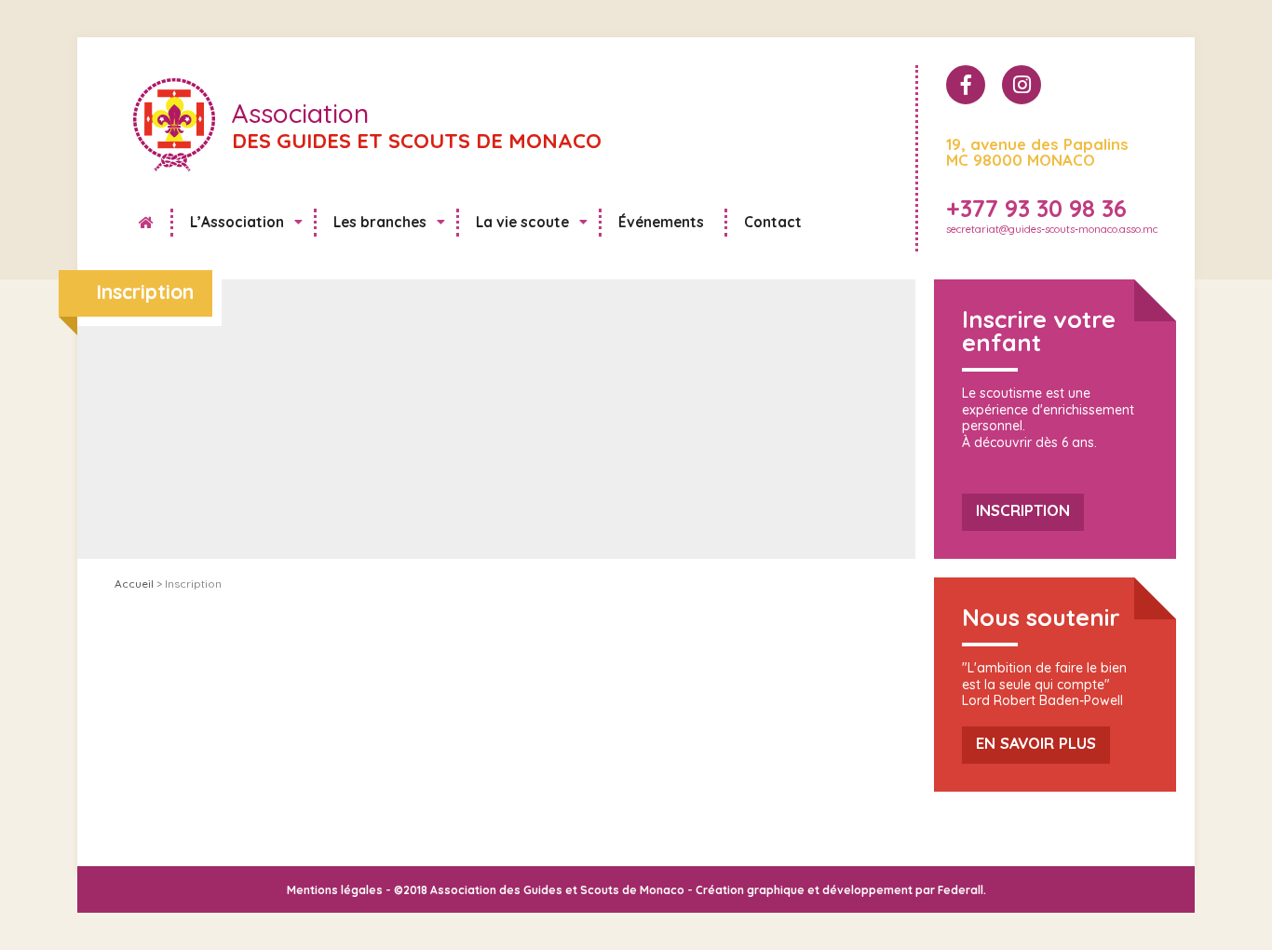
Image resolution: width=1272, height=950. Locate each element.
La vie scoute (522, 222)
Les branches (379, 222)
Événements (661, 222)
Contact (773, 222)
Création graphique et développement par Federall (839, 890)
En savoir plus (1036, 743)
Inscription (1023, 510)
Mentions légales (335, 890)
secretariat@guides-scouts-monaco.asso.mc (1051, 229)
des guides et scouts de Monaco (417, 128)
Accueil (150, 228)
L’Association (237, 222)
